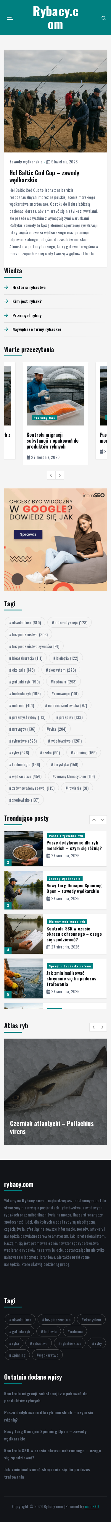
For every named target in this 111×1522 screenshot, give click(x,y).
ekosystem (62, 670)
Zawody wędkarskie (26, 161)
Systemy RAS (44, 417)
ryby (20, 752)
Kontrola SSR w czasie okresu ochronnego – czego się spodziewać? (74, 934)
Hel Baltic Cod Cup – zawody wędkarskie (44, 176)
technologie (26, 764)
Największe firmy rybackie (36, 329)
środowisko (25, 800)
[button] (51, 475)
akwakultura (26, 622)
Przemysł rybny (26, 315)
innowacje (66, 693)
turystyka (66, 764)
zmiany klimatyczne (75, 776)
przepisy (71, 717)
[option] (55, 413)
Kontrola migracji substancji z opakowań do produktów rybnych (52, 440)
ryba (57, 729)
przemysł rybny (29, 717)
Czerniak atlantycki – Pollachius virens (52, 1127)
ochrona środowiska (67, 705)
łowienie (78, 788)
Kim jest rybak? (27, 301)
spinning (84, 752)
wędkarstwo (26, 776)
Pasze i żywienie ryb (66, 835)
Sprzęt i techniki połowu (70, 966)
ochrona (23, 705)
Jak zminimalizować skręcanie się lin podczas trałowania (71, 978)
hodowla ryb (26, 693)
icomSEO (92, 1506)
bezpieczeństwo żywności (35, 646)
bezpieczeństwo (30, 634)
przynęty (24, 729)
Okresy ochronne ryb (67, 921)
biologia (67, 658)
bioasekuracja (27, 658)
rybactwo (24, 741)
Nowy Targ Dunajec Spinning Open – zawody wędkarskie (74, 888)
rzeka (51, 752)
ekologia (23, 670)
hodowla (64, 681)
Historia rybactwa (29, 287)
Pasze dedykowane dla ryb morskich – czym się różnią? (74, 845)
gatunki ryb (26, 681)
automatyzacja (70, 622)
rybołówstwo (66, 741)
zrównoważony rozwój (33, 788)
